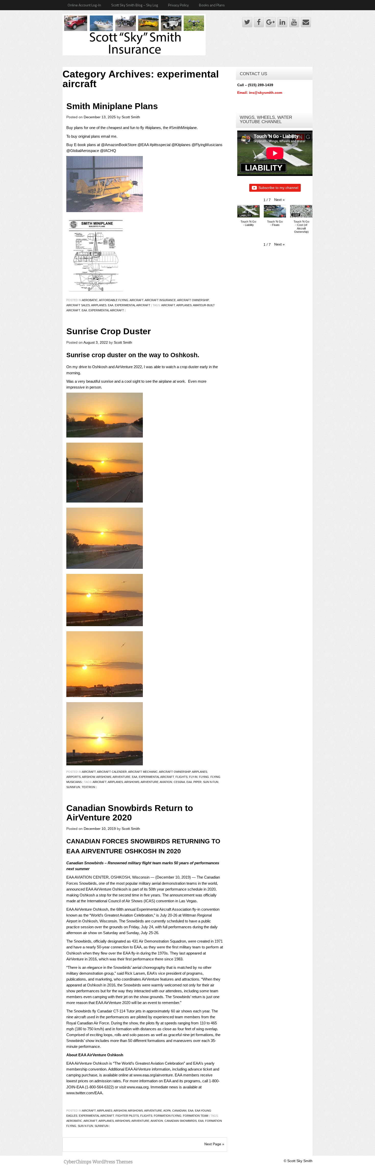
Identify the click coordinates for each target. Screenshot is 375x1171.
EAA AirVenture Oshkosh (107, 889)
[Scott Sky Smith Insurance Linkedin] (282, 22)
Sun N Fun (210, 781)
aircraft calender (112, 771)
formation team (195, 1115)
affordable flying (113, 300)
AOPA (167, 1110)
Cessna (179, 781)
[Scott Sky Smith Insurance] (134, 34)
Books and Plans (212, 5)
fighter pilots (127, 1115)
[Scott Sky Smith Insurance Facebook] (259, 22)
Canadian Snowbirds (181, 1120)
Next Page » (214, 1144)
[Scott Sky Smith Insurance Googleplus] (271, 22)
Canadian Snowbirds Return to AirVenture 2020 (129, 812)
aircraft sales (78, 305)
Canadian (179, 1110)
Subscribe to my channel (278, 188)
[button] (279, 199)
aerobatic (74, 1120)
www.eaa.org (137, 1087)
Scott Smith (131, 117)
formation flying (167, 1115)
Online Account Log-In (84, 5)
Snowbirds (82, 941)
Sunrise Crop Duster (108, 331)
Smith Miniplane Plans (112, 106)
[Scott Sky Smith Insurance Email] (306, 22)
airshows (103, 776)
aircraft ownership (193, 300)
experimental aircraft (132, 305)
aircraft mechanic (143, 771)
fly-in (193, 776)
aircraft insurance (160, 300)
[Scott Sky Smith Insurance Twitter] (247, 22)
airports (73, 776)
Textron (88, 787)
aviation (166, 781)
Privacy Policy (178, 5)
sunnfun (73, 787)
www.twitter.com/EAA (84, 1093)
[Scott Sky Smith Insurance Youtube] (294, 22)
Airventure (121, 776)
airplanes (98, 305)
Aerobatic (90, 300)
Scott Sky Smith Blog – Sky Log (134, 5)
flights (182, 776)
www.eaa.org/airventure (153, 1075)
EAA (110, 305)
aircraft (136, 300)
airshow (88, 776)
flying (204, 776)
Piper (197, 781)
